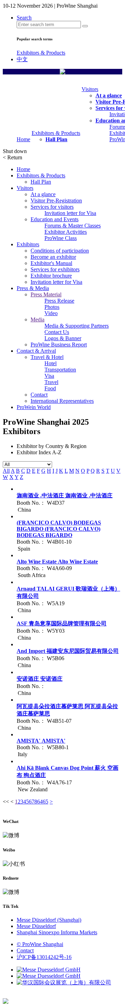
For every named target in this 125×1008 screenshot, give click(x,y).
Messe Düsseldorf (36, 926)
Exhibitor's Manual (51, 263)
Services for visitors (52, 207)
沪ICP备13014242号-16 (44, 957)
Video (51, 313)
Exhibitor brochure (51, 276)
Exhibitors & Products (41, 53)
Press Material (46, 294)
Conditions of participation (60, 251)
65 (45, 802)
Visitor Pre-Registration (56, 200)
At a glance (108, 95)
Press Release (59, 301)
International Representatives (62, 401)
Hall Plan (56, 139)
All (6, 471)
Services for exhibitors (55, 269)
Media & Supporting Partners (76, 326)
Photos (51, 307)
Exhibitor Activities (65, 232)
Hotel (50, 363)
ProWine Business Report (59, 344)
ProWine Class (60, 238)
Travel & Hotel (47, 357)
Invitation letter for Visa (70, 213)
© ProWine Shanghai (40, 944)
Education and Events (54, 219)
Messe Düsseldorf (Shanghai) (49, 920)
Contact (39, 395)
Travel (51, 382)
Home (23, 139)
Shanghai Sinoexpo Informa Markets (57, 932)
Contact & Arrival (36, 351)
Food (50, 388)
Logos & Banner (62, 338)
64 (40, 802)
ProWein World (34, 407)
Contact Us (56, 332)
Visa (49, 376)
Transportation (60, 370)
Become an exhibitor (53, 257)
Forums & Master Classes (72, 226)
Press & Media (33, 288)
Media (37, 319)
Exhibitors (28, 244)
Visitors (90, 89)
